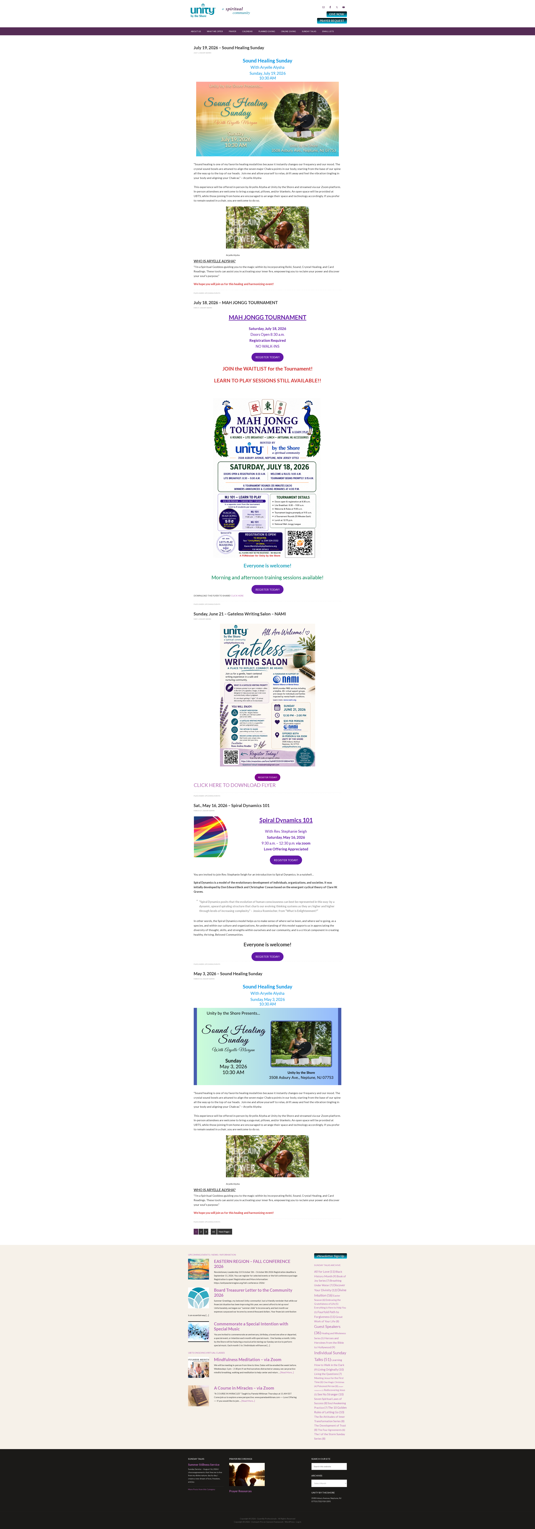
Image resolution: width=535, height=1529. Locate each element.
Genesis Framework (274, 1522)
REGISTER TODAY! (268, 357)
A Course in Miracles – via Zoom (244, 1387)
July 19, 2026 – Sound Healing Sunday (229, 47)
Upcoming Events (212, 293)
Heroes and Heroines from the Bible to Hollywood (329, 1342)
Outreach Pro (257, 1522)
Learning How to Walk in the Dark (329, 1364)
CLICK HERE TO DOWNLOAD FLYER (235, 785)
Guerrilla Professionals (267, 1518)
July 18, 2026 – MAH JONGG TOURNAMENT (236, 302)
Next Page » (224, 1231)
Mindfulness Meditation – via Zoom (247, 1359)
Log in (298, 1522)
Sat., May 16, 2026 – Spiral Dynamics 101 (232, 805)
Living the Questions (328, 1373)
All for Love (324, 1271)
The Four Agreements (331, 1429)
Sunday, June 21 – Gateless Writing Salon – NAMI (240, 613)
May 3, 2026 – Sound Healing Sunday (228, 973)
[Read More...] (287, 1372)
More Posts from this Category (201, 1489)
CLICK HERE (237, 595)
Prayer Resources (240, 1491)
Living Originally (331, 1369)
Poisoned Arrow (327, 1386)
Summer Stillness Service (203, 1464)
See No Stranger (331, 1394)
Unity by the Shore (226, 10)
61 (213, 1231)
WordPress (290, 1522)
